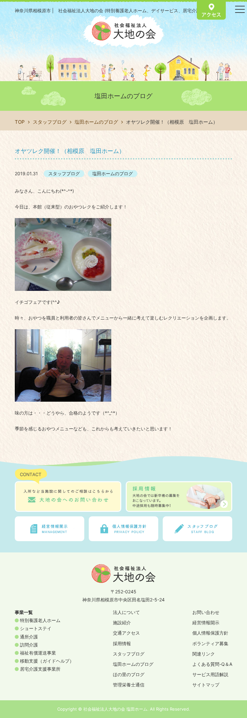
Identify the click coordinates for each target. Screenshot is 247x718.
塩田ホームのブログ (96, 122)
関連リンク (203, 653)
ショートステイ (35, 628)
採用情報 (122, 643)
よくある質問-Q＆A (212, 664)
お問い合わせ (205, 612)
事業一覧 (24, 612)
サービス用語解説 (210, 674)
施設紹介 (122, 622)
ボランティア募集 (210, 643)
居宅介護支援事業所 (39, 669)
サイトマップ (205, 684)
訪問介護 (28, 644)
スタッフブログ (50, 122)
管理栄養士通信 (128, 684)
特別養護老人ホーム (39, 620)
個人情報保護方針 (210, 633)
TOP (20, 122)
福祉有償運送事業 (37, 653)
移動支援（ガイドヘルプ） (46, 661)
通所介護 (28, 636)
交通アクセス (126, 633)
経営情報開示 (205, 622)
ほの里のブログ (128, 674)
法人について (126, 612)
